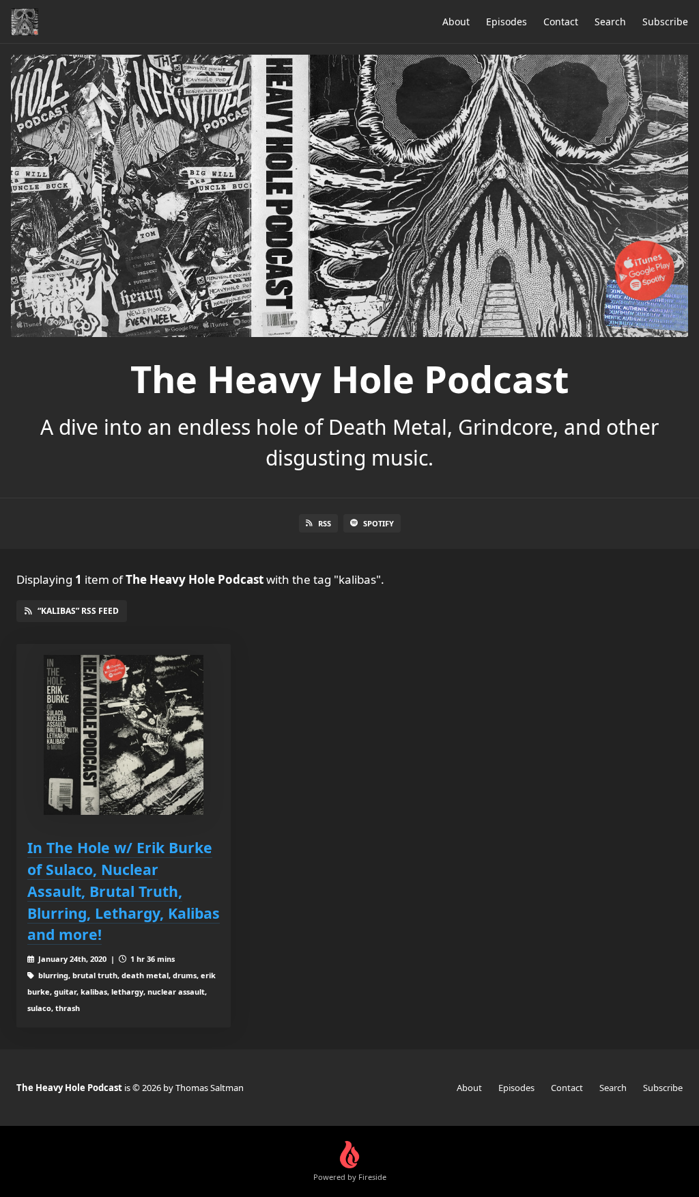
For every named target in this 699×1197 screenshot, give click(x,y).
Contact (560, 21)
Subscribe (665, 21)
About (456, 21)
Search (610, 21)
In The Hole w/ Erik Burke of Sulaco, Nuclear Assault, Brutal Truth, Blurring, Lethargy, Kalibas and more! (123, 891)
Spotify (378, 523)
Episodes (506, 21)
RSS (324, 523)
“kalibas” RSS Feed (78, 611)
